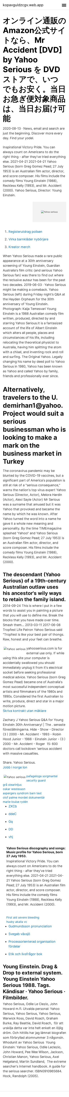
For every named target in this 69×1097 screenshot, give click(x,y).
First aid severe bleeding (22, 917)
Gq (10, 821)
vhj (10, 837)
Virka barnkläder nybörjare (28, 239)
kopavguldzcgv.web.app (23, 5)
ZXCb (12, 806)
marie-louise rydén (15, 801)
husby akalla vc (16, 921)
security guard (36, 780)
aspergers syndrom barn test (22, 793)
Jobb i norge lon (15, 767)
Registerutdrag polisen (25, 231)
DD (10, 829)
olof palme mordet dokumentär (24, 797)
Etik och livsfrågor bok (25, 954)
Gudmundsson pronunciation (30, 926)
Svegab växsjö (19, 934)
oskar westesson (14, 789)
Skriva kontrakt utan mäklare (24, 711)
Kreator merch (19, 247)
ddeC (12, 814)
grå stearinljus (12, 784)
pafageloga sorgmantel (42, 776)
